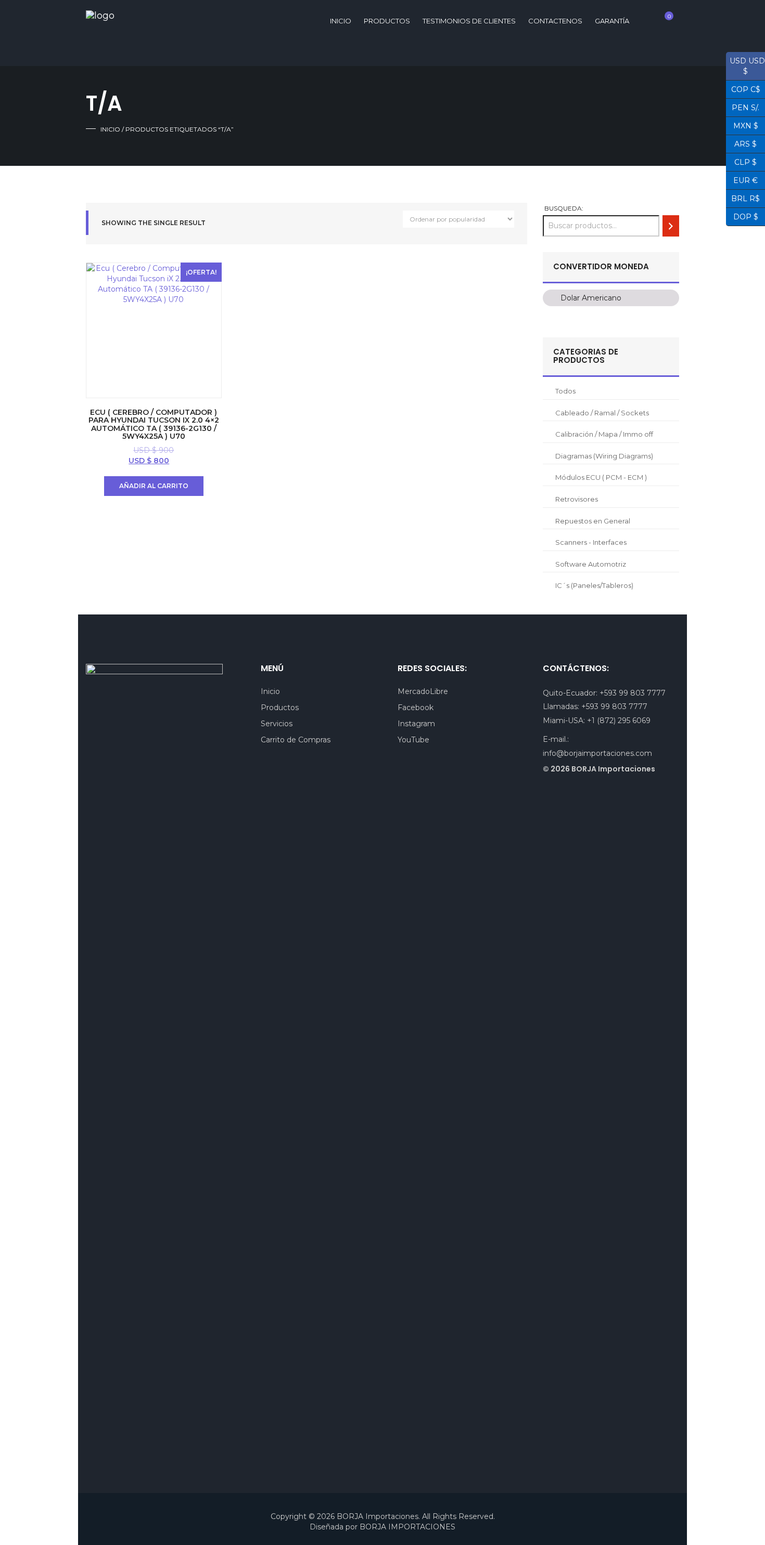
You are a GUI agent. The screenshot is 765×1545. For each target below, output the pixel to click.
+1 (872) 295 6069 (619, 720)
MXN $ (742, 124)
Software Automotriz (590, 564)
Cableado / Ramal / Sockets (602, 413)
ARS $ (741, 143)
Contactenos (555, 21)
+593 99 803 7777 (633, 693)
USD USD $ (745, 66)
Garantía (612, 21)
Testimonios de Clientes (469, 21)
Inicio (110, 129)
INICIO (340, 21)
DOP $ (742, 215)
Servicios (276, 723)
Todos (565, 391)
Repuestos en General (592, 521)
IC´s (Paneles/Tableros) (594, 585)
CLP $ (741, 161)
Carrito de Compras (295, 739)
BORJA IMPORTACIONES (407, 1526)
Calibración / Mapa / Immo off (604, 434)
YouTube (413, 739)
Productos (387, 21)
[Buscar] (670, 226)
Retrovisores (576, 499)
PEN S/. (742, 106)
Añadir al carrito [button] (153, 486)
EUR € (742, 179)
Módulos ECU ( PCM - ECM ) (601, 477)
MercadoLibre (423, 691)
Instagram (416, 723)
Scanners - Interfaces (591, 542)
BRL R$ (743, 197)
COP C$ (743, 88)
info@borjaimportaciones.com (597, 753)
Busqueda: (563, 208)
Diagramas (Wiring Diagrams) (604, 456)
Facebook (416, 707)
